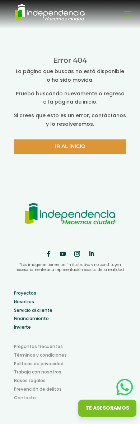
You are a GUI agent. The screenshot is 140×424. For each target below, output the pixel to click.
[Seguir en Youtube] (63, 253)
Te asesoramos (107, 407)
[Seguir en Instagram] (77, 253)
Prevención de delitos (38, 389)
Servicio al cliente (33, 310)
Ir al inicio (70, 146)
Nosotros (24, 302)
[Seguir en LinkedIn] (91, 253)
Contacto (25, 398)
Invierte (22, 327)
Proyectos (25, 293)
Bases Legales (30, 380)
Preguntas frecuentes (38, 346)
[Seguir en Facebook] (48, 253)
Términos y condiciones (40, 355)
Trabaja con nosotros (37, 372)
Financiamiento (31, 318)
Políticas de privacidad (39, 364)
